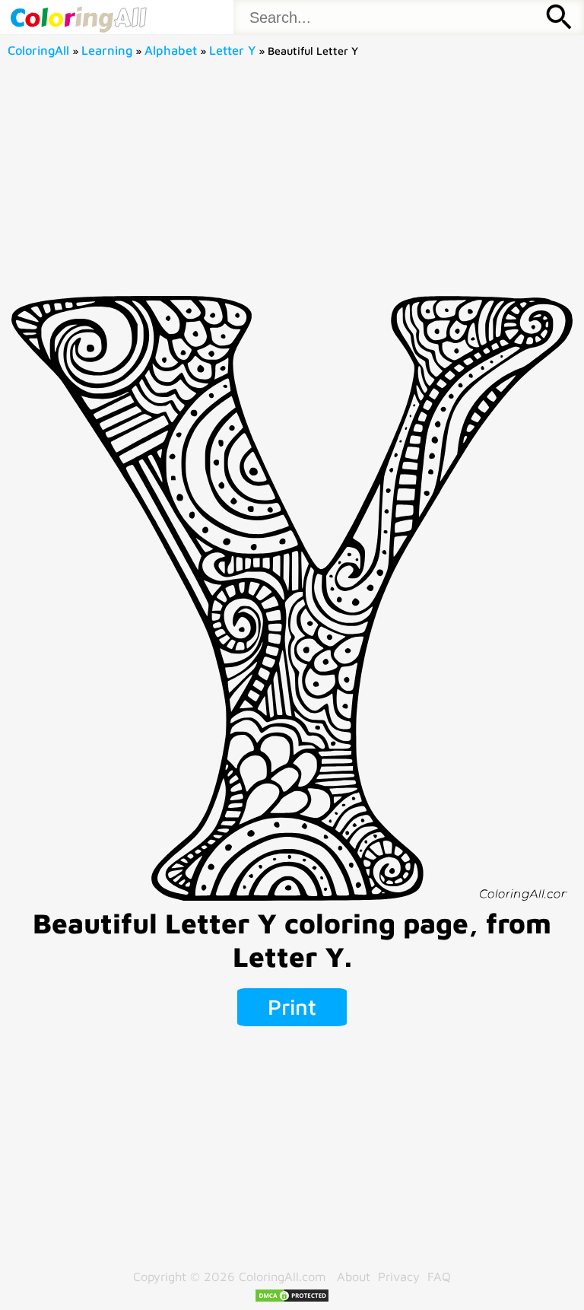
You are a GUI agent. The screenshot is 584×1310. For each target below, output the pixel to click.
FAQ (439, 1276)
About (353, 1276)
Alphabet (170, 50)
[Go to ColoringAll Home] (78, 17)
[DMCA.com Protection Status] (292, 1298)
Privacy (399, 1276)
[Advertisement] (292, 181)
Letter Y (232, 50)
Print (292, 1006)
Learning (106, 50)
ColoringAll (38, 50)
